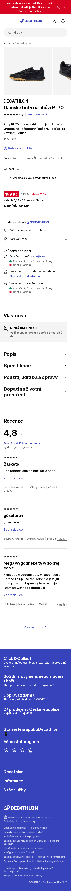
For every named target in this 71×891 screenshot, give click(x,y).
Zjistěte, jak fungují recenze (20, 447)
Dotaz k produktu (20, 148)
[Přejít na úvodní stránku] (31, 21)
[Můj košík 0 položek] (63, 21)
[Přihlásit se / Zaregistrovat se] (54, 21)
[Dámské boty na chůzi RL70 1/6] (28, 71)
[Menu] (8, 21)
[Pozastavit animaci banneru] (59, 7)
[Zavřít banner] (64, 7)
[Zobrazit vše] (5, 43)
